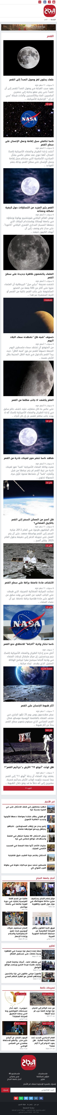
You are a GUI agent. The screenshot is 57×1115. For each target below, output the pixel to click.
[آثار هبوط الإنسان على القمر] (28, 684)
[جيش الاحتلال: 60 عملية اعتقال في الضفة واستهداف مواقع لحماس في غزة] (51, 838)
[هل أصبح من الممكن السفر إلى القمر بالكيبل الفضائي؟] (28, 498)
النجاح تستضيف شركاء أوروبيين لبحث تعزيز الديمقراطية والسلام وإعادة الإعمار (17, 932)
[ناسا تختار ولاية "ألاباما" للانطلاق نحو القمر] (28, 622)
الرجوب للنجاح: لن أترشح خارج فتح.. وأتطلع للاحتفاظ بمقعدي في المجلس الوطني (15, 1042)
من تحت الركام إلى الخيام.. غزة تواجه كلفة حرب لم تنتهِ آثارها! (43, 1011)
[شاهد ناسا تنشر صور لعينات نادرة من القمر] (28, 436)
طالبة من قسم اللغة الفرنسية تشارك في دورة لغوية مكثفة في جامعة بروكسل (15, 902)
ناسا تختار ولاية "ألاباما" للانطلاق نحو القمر (28, 644)
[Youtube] (16, 1098)
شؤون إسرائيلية (42, 1076)
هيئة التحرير (22, 1104)
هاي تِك (49, 104)
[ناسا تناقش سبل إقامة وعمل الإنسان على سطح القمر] (28, 119)
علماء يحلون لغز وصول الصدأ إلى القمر (31, 80)
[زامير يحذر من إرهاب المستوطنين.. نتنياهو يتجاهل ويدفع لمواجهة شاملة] (51, 828)
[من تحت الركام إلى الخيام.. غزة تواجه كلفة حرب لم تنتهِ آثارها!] (42, 999)
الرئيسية (53, 19)
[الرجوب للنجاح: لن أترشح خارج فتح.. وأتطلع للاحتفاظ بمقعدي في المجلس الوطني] (14, 1028)
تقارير (52, 946)
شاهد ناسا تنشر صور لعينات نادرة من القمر (29, 458)
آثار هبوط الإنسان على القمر (37, 706)
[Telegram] (26, 1098)
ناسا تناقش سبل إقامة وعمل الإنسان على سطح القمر (29, 142)
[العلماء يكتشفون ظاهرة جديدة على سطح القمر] (28, 252)
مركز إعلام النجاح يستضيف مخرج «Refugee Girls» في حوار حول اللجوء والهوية (42, 901)
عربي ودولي (14, 1076)
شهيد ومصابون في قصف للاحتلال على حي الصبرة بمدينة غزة (26, 808)
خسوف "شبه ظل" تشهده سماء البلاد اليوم (32, 338)
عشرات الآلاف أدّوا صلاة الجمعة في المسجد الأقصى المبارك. (26, 847)
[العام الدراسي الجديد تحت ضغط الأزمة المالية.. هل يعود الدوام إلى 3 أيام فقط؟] (42, 1028)
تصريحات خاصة (47, 988)
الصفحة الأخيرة (46, 668)
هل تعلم (49, 730)
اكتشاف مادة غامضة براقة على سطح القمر (29, 583)
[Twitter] (31, 1098)
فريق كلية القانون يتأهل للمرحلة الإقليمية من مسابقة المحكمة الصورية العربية (43, 932)
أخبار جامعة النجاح (45, 878)
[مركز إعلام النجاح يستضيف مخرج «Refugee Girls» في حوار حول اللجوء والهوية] (42, 889)
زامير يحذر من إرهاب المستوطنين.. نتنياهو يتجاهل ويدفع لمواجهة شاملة (26, 827)
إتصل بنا (29, 1104)
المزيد (29, 788)
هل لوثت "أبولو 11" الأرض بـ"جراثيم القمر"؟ (29, 767)
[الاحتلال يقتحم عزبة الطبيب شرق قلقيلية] (51, 858)
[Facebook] (41, 1098)
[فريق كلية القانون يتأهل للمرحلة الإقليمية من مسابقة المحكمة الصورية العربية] (42, 919)
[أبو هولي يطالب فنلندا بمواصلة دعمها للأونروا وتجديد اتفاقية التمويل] (51, 819)
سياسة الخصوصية (28, 1107)
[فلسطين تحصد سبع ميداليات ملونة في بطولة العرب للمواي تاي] (51, 867)
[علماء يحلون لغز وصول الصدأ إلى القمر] (28, 58)
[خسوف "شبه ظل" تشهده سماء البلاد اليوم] (28, 315)
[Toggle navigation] (40, 2)
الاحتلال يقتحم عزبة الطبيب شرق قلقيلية (27, 855)
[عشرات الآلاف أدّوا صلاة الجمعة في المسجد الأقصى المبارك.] (51, 848)
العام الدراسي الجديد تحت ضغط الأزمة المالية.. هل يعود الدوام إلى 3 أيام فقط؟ (43, 1042)
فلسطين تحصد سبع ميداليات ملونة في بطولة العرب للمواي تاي (25, 866)
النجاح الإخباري (50, 11)
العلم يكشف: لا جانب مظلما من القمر (33, 400)
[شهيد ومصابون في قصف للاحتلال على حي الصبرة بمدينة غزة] (51, 809)
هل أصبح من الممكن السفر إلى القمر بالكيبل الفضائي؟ (32, 521)
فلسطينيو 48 (14, 1073)
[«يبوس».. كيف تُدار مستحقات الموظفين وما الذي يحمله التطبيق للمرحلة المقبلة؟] (14, 999)
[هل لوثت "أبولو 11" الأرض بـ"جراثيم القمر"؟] (28, 745)
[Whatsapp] (21, 1098)
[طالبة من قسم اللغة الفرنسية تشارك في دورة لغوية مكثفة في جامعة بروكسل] (14, 889)
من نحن (36, 1104)
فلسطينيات (48, 300)
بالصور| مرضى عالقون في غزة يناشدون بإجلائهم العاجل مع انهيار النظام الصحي (23, 975)
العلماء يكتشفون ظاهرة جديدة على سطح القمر (29, 275)
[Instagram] (36, 1098)
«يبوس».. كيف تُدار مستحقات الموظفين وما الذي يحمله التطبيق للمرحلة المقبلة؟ (16, 1012)
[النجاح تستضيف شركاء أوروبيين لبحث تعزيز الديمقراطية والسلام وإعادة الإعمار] (14, 919)
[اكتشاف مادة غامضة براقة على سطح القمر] (28, 561)
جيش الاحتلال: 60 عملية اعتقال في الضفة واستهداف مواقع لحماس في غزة (26, 837)
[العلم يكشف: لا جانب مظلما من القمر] (28, 378)
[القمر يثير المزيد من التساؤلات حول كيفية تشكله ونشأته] (28, 186)
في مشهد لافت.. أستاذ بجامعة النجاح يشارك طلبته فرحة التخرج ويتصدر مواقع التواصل (23, 965)
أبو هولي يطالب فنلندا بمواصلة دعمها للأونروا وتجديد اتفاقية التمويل (25, 818)
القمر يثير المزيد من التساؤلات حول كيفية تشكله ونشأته (29, 209)
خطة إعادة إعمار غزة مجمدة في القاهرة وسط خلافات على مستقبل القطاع (22, 952)
